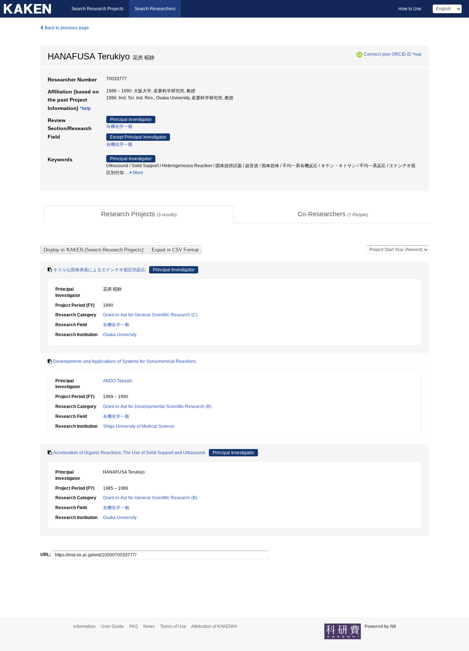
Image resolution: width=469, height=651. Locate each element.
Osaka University (120, 334)
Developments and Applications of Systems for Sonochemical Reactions (124, 361)
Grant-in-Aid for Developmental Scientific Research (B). (158, 406)
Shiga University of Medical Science (138, 426)
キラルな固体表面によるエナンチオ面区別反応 (99, 269)
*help (417, 54)
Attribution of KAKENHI (214, 626)
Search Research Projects (97, 8)
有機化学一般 (119, 126)
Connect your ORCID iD (387, 54)
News (149, 626)
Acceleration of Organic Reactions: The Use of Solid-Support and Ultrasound (129, 452)
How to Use (409, 8)
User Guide (112, 626)
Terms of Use (173, 626)
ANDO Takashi (117, 380)
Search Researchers (155, 8)
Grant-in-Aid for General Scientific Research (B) (150, 497)
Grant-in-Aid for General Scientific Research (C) (150, 314)
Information (84, 626)
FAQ (133, 626)
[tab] (139, 214)
